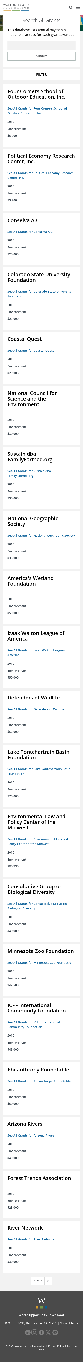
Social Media (69, 1323)
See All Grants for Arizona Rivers (30, 1135)
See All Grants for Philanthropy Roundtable (39, 1081)
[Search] (71, 7)
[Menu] (78, 7)
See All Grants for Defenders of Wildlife (35, 709)
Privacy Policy (56, 1346)
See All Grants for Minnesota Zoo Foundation (40, 963)
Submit (41, 56)
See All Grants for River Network (30, 1239)
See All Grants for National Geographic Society (41, 535)
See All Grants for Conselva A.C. (30, 232)
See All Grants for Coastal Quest (30, 350)
